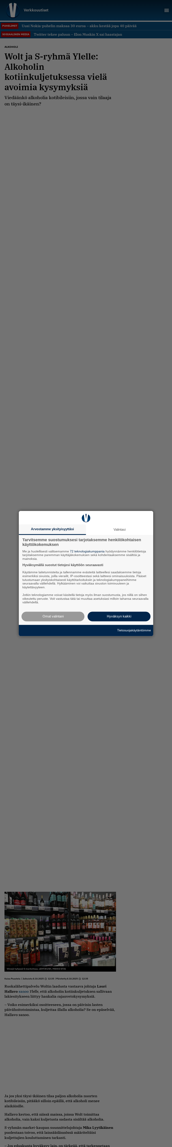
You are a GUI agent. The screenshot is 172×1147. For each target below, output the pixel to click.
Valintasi (120, 529)
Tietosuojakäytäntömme (134, 630)
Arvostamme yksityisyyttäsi (52, 529)
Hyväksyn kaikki (119, 616)
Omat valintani (53, 616)
